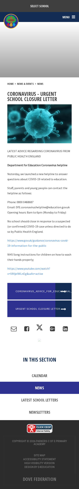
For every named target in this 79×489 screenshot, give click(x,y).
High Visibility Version (39, 463)
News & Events (25, 84)
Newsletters (39, 412)
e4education (46, 467)
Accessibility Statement (39, 459)
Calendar (39, 375)
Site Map (39, 455)
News (40, 84)
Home (10, 84)
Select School (39, 6)
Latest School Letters (39, 400)
